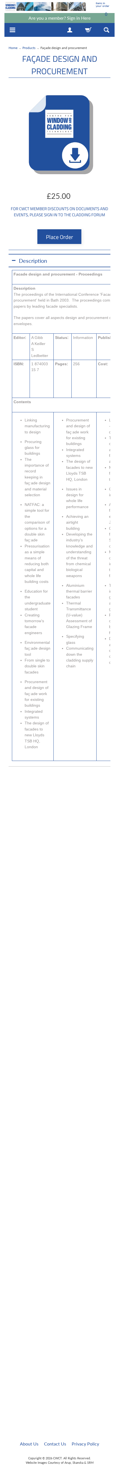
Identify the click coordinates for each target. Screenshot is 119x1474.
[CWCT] (45, 6)
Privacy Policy (85, 1443)
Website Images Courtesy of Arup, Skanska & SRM (60, 1462)
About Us (29, 1443)
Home (13, 48)
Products (28, 48)
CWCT (57, 1458)
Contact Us (55, 1443)
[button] (60, 260)
